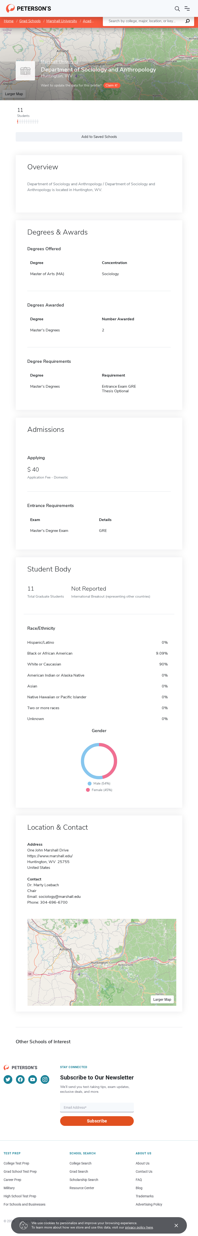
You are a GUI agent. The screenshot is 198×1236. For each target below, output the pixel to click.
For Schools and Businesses (24, 1204)
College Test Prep (16, 1163)
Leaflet (141, 30)
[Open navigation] (187, 8)
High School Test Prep (20, 1196)
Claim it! (111, 85)
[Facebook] (20, 1079)
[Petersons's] (28, 8)
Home (9, 21)
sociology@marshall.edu (60, 896)
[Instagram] (45, 1079)
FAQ (139, 1180)
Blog (139, 1188)
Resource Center (82, 1188)
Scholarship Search (84, 1180)
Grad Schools (30, 21)
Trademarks (145, 1196)
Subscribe (97, 1120)
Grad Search (79, 1171)
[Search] (177, 8)
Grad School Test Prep (20, 1171)
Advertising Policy (149, 1204)
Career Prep (12, 1180)
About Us (142, 1163)
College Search (81, 1163)
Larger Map (14, 93)
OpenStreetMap (165, 30)
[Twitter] (8, 1079)
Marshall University (61, 21)
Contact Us (144, 1171)
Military (9, 1188)
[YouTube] (32, 1079)
